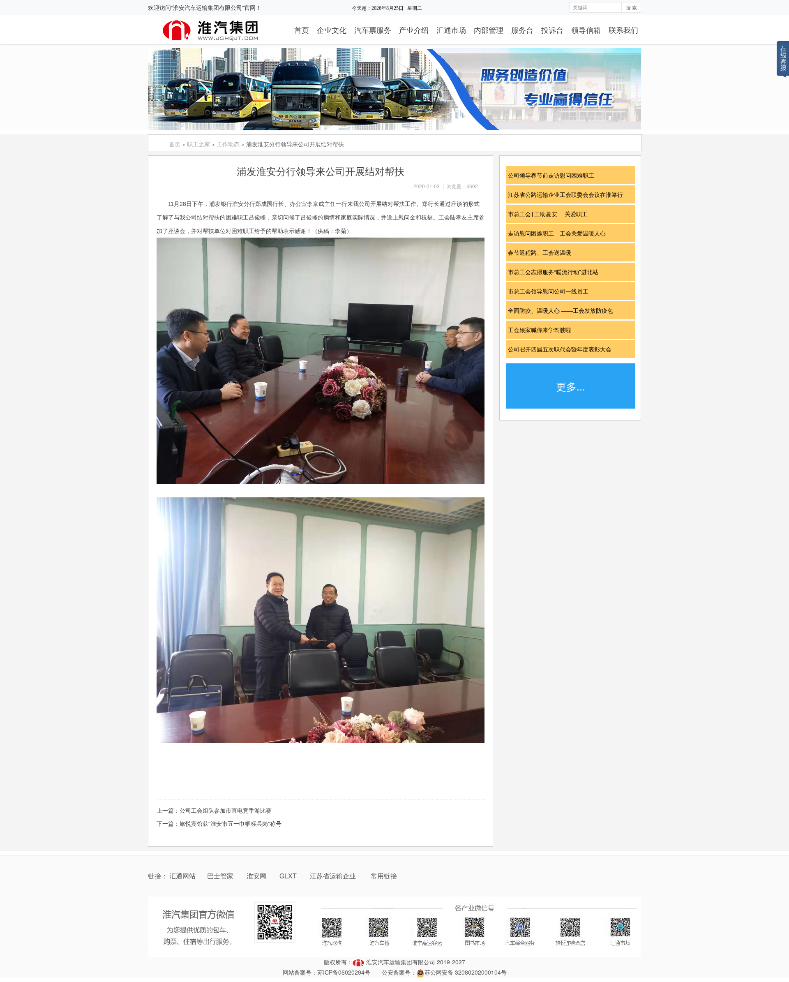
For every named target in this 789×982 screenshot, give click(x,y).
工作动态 (228, 144)
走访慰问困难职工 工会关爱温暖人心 (559, 233)
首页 (301, 29)
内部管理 (488, 29)
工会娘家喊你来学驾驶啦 (542, 330)
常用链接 (384, 875)
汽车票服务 (372, 29)
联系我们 (623, 29)
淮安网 (257, 875)
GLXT (288, 875)
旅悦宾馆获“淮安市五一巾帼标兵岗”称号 (230, 823)
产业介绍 (414, 29)
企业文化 (331, 29)
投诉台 (552, 29)
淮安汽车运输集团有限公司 (400, 962)
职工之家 (198, 144)
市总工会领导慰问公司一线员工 (551, 291)
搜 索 (631, 7)
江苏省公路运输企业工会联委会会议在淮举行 (568, 194)
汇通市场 (451, 29)
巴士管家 (220, 875)
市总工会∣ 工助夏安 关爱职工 (550, 214)
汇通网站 (182, 875)
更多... (570, 386)
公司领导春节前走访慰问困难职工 (554, 175)
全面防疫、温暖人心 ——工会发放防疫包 (563, 310)
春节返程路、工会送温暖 (542, 252)
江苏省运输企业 (333, 875)
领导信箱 (586, 29)
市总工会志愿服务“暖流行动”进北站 (556, 272)
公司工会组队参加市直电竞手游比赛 (226, 810)
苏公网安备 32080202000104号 (465, 972)
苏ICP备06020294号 (343, 972)
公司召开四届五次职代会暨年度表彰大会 (562, 349)
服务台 (522, 29)
